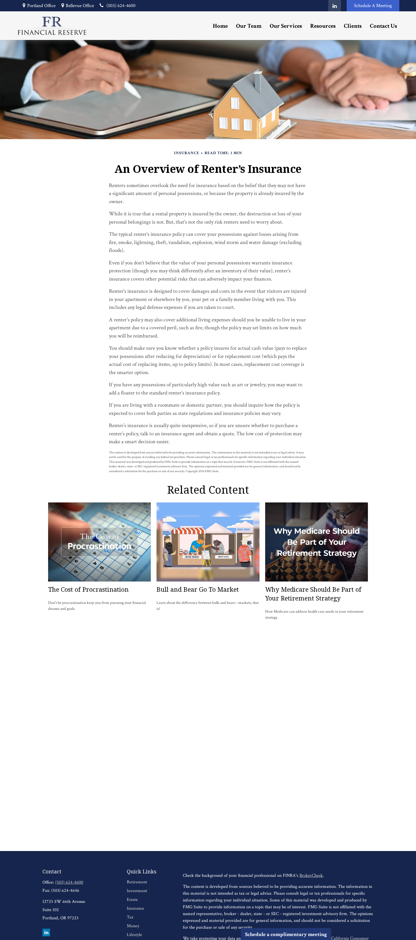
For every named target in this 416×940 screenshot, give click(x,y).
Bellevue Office (80, 6)
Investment (137, 891)
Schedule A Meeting (373, 6)
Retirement (137, 882)
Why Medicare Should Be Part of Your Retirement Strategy (313, 593)
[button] (220, 25)
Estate (132, 900)
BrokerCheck (311, 876)
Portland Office (41, 6)
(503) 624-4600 (121, 6)
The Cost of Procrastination (88, 589)
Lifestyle (134, 935)
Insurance (135, 908)
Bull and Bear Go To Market (197, 589)
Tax (130, 917)
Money (133, 926)
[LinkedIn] (334, 5)
